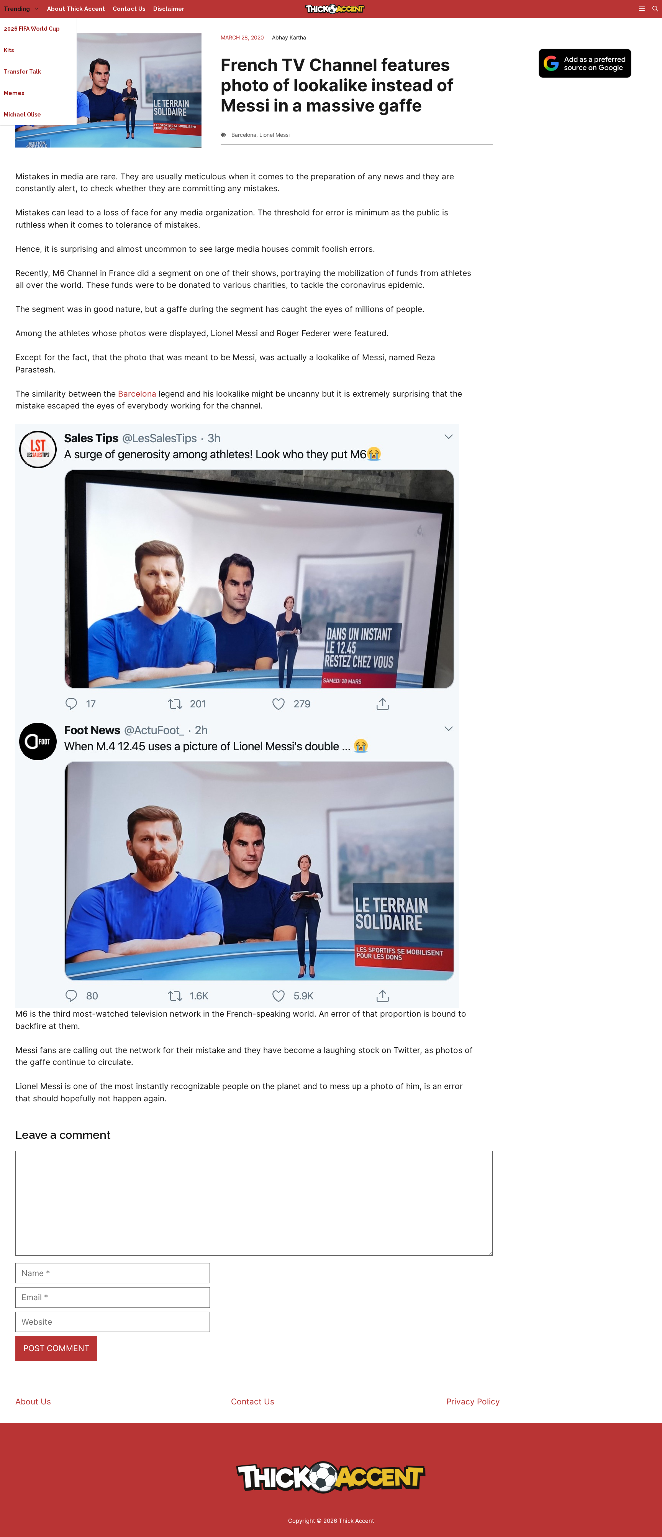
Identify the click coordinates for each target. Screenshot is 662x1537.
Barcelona (243, 134)
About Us (33, 1401)
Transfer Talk (22, 72)
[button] (655, 9)
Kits (9, 50)
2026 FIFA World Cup (31, 29)
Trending (17, 8)
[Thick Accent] (335, 9)
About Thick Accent (76, 8)
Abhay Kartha (289, 37)
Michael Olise (22, 115)
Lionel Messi (274, 134)
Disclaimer (168, 8)
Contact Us (129, 8)
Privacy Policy (473, 1401)
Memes (14, 93)
